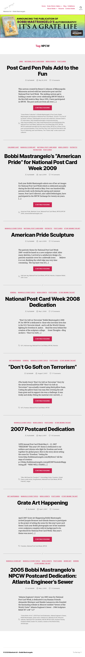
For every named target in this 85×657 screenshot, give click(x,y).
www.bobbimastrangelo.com (33, 213)
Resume (61, 8)
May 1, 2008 (42, 311)
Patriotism (37, 150)
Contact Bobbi (70, 8)
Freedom (55, 477)
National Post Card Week (34, 61)
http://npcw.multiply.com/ (28, 122)
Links (21, 61)
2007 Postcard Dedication (42, 429)
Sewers (76, 561)
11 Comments (55, 588)
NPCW (61, 124)
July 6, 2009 (42, 174)
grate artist (28, 479)
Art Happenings (15, 360)
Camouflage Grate (46, 477)
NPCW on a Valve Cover (58, 126)
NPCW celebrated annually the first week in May (35, 126)
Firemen (26, 407)
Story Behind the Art (72, 228)
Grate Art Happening (42, 502)
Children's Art (13, 147)
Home (44, 6)
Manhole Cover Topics (13, 228)
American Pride (25, 211)
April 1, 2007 (43, 509)
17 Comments (56, 373)
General (13, 292)
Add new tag (25, 275)
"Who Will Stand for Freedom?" (30, 477)
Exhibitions (71, 6)
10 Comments (55, 435)
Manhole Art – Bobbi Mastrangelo (21, 652)
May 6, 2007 (42, 435)
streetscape (24, 623)
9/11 (22, 345)
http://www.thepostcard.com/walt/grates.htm (51, 122)
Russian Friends (59, 619)
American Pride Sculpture (42, 235)
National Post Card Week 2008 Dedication (42, 302)
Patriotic (73, 147)
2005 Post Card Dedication (41, 615)
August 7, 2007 (42, 373)
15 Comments (55, 241)
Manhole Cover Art (28, 147)
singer (28, 481)
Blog (64, 6)
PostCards (61, 61)
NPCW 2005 (50, 619)
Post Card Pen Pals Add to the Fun (42, 71)
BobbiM (31, 80)
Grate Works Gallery (54, 6)
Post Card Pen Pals (41, 128)
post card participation (28, 128)
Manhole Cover (35, 211)
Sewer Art (68, 561)
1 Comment (55, 509)
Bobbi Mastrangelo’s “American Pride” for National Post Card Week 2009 (42, 162)
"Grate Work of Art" (27, 615)
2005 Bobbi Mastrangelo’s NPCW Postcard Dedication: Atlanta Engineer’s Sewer (42, 576)
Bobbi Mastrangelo (26, 617)
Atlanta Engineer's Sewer (58, 615)
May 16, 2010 (43, 80)
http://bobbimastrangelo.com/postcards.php (44, 120)
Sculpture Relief (60, 275)
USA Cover (24, 277)
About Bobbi (51, 8)
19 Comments (55, 174)
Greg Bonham (37, 479)
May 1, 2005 (42, 588)
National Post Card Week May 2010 (47, 124)
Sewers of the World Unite (51, 621)
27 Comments (55, 311)
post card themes (37, 130)
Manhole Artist (53, 617)
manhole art (44, 617)
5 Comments (56, 80)
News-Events (51, 61)
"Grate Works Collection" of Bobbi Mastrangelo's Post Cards (39, 114)
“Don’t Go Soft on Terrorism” (42, 367)
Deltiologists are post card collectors (44, 118)
